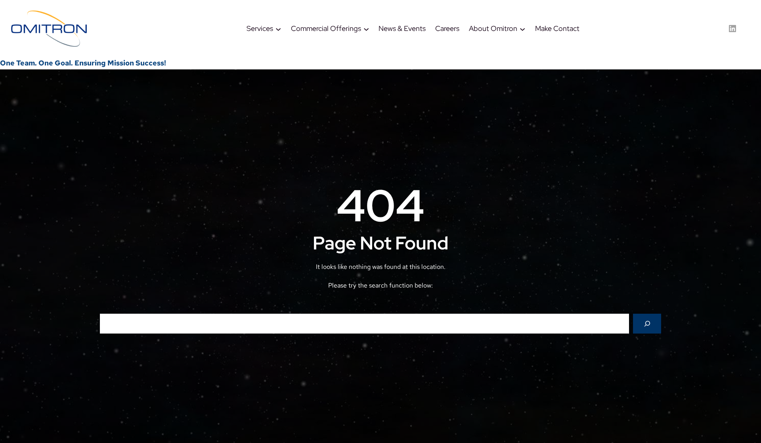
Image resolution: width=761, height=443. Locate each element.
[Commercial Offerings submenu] (366, 28)
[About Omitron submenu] (522, 28)
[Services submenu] (278, 28)
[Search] (647, 323)
